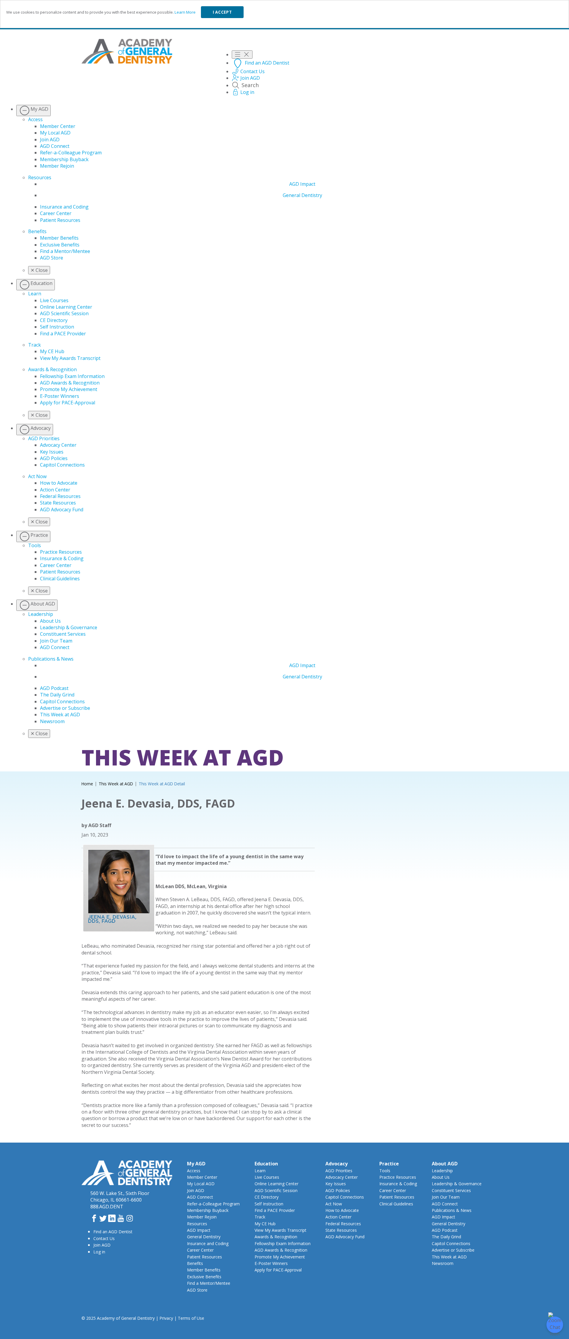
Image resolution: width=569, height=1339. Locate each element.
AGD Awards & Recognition (70, 382)
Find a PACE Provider (63, 333)
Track (34, 345)
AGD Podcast (54, 688)
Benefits (37, 231)
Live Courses (54, 300)
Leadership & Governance (68, 627)
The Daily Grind (57, 694)
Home (87, 784)
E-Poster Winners (59, 396)
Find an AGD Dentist (112, 1231)
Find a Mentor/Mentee (65, 251)
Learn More (185, 12)
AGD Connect (54, 146)
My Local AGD (55, 132)
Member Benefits (59, 238)
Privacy (166, 1318)
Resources (39, 177)
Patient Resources (60, 220)
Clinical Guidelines (60, 578)
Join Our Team (56, 641)
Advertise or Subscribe (65, 708)
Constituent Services (63, 634)
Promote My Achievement (68, 389)
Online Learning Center (66, 307)
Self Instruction (57, 326)
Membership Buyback (64, 159)
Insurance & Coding (62, 558)
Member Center (57, 126)
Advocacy (336, 1163)
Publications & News (50, 659)
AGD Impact (302, 184)
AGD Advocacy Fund (61, 509)
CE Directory (54, 320)
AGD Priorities (44, 438)
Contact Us (104, 1238)
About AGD (445, 1163)
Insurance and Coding (64, 207)
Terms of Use (191, 1318)
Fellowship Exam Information (72, 376)
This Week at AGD (60, 714)
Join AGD (50, 139)
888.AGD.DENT (106, 1206)
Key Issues (51, 452)
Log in (99, 1252)
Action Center (55, 489)
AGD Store (51, 257)
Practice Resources (61, 552)
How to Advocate (58, 483)
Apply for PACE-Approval (67, 402)
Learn (34, 293)
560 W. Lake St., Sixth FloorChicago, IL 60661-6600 (119, 1196)
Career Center (55, 213)
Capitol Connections (62, 465)
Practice (389, 1163)
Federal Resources (60, 496)
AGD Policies (54, 458)
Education (266, 1163)
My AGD (196, 1163)
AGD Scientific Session (64, 313)
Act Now (37, 476)
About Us (50, 621)
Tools (34, 545)
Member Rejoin (57, 166)
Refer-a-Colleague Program (71, 152)
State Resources (58, 502)
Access (35, 119)
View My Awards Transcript (70, 358)
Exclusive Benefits (59, 244)
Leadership (40, 614)
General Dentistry (302, 195)
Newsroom (52, 721)
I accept (222, 12)
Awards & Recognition (52, 369)
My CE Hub (52, 351)
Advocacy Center (58, 445)
